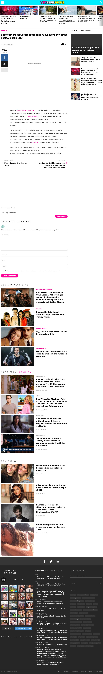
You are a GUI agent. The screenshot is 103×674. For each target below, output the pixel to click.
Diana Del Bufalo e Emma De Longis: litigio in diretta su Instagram (50, 467)
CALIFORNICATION (89, 598)
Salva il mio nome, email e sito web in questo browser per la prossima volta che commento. (32, 271)
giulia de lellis (92, 607)
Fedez (89, 604)
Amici (73, 595)
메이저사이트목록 (42, 642)
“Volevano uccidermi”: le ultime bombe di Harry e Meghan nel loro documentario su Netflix (51, 422)
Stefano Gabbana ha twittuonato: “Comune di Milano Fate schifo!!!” (50, 603)
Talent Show (85, 640)
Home (58, 671)
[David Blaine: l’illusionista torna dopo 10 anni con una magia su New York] (17, 356)
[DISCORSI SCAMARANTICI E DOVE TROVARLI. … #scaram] (29, 621)
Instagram (75, 613)
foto (96, 604)
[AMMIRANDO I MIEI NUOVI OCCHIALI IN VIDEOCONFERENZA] (4, 605)
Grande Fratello (76, 610)
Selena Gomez (92, 637)
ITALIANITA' (84, 613)
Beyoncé (94, 595)
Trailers (85, 643)
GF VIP (74, 607)
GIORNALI (82, 607)
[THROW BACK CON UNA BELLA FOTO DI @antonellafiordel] (13, 588)
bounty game (41, 589)
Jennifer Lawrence (77, 616)
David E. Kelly (33, 116)
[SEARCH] (101, 3)
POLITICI (97, 634)
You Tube (90, 646)
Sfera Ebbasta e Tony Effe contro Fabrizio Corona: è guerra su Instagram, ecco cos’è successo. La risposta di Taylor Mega (52, 593)
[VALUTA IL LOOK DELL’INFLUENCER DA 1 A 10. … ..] (4, 613)
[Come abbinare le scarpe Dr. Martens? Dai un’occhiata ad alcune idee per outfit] (86, 10)
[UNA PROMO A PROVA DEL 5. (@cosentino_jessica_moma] (21, 621)
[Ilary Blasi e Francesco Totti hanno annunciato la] (13, 613)
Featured (81, 604)
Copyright (83, 671)
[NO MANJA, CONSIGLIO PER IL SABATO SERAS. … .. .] (29, 588)
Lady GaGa (88, 622)
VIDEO (73, 646)
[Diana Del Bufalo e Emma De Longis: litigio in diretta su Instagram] (17, 473)
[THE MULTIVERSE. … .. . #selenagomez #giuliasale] (21, 613)
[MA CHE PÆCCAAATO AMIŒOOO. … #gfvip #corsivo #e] (21, 596)
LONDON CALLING (88, 625)
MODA (44, 328)
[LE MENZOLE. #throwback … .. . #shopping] (13, 605)
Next (102, 15)
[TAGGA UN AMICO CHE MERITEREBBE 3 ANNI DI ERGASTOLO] (29, 613)
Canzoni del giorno (77, 601)
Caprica (34, 142)
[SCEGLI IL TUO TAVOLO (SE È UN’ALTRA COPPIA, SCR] (4, 588)
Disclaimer (74, 671)
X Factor (81, 646)
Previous (1, 15)
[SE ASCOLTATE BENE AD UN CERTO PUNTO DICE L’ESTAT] (21, 588)
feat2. (73, 604)
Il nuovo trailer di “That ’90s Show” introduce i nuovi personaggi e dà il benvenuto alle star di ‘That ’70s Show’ (50, 383)
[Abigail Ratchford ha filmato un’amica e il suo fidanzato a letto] (75, 61)
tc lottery (40, 574)
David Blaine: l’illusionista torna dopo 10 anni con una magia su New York (51, 353)
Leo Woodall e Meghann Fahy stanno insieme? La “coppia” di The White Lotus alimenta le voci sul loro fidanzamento (51, 402)
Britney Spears (76, 598)
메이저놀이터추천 (42, 607)
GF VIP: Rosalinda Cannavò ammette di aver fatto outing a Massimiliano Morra (52, 631)
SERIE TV (25, 372)
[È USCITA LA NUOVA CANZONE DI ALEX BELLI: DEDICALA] (29, 605)
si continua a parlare (25, 110)
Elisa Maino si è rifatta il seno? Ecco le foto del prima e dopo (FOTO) (51, 487)
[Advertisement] (39, 94)
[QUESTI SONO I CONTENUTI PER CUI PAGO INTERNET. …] (13, 596)
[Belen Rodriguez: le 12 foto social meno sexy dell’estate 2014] (17, 539)
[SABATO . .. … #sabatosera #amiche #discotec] (13, 621)
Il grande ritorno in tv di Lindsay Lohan (52, 644)
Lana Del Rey (76, 625)
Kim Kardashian (86, 619)
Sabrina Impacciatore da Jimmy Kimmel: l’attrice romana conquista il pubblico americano (50, 442)
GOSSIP (38, 328)
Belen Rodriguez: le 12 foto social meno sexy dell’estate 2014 (50, 527)
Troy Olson (40, 599)
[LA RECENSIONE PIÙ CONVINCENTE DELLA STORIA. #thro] (4, 621)
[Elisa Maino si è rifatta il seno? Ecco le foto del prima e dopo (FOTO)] (17, 493)
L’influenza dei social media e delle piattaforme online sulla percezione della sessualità (67, 20)
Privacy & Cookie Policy (95, 671)
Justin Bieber (91, 616)
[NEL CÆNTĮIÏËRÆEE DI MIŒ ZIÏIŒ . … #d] (29, 596)
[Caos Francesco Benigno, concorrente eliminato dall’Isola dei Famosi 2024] (48, 10)
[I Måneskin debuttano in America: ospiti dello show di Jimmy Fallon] (17, 317)
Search (100, 584)
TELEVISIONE (75, 643)
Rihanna (82, 637)
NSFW (88, 631)
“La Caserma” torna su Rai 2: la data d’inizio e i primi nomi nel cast (51, 578)
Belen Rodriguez (83, 595)
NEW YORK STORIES (77, 631)
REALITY (74, 637)
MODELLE (87, 628)
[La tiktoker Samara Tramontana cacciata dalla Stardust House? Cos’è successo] (75, 96)
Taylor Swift (96, 640)
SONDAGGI (75, 640)
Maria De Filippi (76, 628)
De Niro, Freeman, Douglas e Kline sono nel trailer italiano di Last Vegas (52, 624)
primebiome (41, 582)
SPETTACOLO (47, 289)
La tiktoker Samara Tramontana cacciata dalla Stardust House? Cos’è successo (91, 96)
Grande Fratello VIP (91, 610)
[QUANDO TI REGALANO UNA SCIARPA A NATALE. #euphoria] (4, 596)
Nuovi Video (87, 634)
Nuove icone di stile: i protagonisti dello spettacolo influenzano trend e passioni (8, 20)
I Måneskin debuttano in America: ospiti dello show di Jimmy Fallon (50, 314)
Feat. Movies (90, 601)
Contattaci (66, 671)
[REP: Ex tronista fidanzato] (28, 10)
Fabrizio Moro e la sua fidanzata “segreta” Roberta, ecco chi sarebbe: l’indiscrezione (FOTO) (50, 508)
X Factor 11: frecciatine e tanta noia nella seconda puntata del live (50, 663)
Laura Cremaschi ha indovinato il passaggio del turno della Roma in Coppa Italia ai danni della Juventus (91, 82)
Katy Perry (75, 619)
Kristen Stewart (76, 622)
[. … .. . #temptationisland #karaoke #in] (21, 605)
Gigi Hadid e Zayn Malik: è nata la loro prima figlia (51, 333)
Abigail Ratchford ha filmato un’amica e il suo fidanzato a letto (90, 59)
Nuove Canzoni (76, 634)
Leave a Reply (61, 216)
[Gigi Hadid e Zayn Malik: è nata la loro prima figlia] (17, 336)
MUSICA (39, 289)
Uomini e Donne (95, 643)
